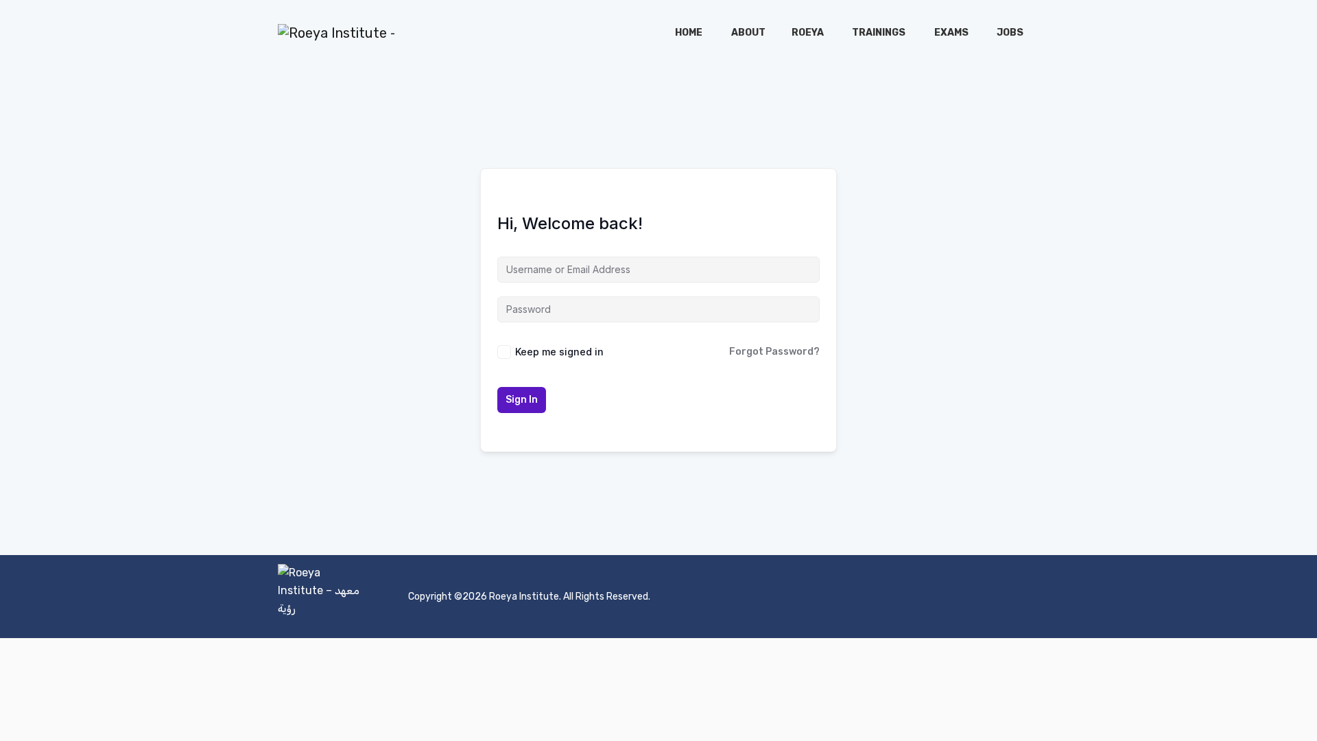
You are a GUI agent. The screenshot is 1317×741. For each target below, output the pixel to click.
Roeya (808, 32)
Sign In (522, 399)
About (748, 32)
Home (688, 32)
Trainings (878, 32)
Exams (951, 32)
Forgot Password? (774, 351)
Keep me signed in (559, 351)
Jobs (1010, 32)
